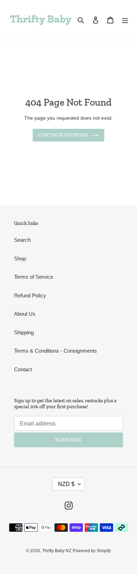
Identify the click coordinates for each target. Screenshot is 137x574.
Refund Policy (30, 295)
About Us (24, 314)
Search (22, 240)
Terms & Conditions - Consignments (55, 351)
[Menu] (125, 19)
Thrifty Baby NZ (56, 550)
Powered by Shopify (92, 550)
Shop (20, 258)
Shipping (24, 332)
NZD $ (66, 484)
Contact (23, 369)
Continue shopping (63, 135)
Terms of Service (33, 277)
